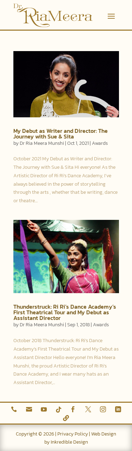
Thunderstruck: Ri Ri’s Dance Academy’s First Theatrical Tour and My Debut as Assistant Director (64, 312)
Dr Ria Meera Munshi (42, 143)
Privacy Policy (72, 434)
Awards (100, 143)
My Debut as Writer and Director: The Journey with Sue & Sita (60, 133)
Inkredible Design (69, 442)
